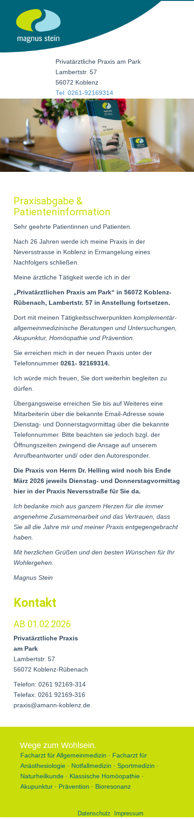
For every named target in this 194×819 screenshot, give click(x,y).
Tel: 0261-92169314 (84, 93)
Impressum (128, 813)
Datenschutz (94, 813)
